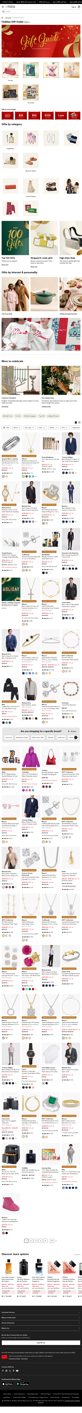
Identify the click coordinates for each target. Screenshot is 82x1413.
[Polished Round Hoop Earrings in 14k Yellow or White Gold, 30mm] (31, 1103)
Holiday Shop (46, 406)
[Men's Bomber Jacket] (31, 689)
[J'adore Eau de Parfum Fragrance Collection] (71, 858)
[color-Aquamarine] (33, 476)
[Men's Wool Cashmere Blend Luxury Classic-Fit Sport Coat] (11, 858)
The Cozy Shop (7, 314)
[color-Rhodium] (66, 717)
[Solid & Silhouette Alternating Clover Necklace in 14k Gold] (31, 905)
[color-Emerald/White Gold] (43, 1137)
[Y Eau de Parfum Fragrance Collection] (39, 1267)
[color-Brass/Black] (46, 786)
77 (52, 1241)
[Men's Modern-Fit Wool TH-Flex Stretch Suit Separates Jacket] (71, 443)
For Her (18, 416)
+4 (15, 1138)
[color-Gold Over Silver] (23, 624)
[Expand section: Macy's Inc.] (41, 1328)
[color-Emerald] (30, 476)
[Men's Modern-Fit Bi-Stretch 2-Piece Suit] (71, 492)
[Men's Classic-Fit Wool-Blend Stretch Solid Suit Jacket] (31, 492)
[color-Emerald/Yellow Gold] (46, 1137)
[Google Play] (23, 1384)
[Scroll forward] (75, 737)
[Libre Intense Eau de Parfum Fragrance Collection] (8, 1267)
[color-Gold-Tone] (6, 476)
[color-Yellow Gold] (43, 523)
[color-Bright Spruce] (10, 722)
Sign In (74, 7)
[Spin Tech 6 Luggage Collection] (11, 1103)
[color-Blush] (33, 1087)
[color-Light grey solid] (70, 521)
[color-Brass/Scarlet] (43, 786)
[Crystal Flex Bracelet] (71, 689)
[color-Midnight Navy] (13, 1138)
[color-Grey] (26, 521)
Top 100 (41, 416)
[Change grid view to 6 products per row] (79, 422)
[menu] (3, 7)
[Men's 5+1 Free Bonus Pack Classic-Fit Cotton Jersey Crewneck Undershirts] (51, 1054)
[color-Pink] (3, 842)
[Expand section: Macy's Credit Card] (41, 1317)
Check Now (24, 1358)
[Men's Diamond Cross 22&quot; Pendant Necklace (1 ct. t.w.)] (31, 589)
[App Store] (8, 1384)
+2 (35, 521)
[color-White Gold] (46, 523)
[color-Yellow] (6, 842)
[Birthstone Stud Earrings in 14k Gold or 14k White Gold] (31, 956)
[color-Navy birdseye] (66, 521)
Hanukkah (5, 406)
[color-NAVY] (23, 835)
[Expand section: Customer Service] (41, 1312)
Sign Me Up (41, 1343)
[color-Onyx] (23, 673)
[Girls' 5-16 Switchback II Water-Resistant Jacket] (31, 757)
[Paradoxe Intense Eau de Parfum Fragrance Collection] (69, 1267)
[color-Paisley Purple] (26, 790)
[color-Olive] (30, 718)
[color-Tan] (73, 473)
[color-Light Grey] (70, 473)
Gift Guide (8, 17)
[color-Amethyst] (30, 673)
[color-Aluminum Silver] (6, 1138)
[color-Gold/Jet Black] (63, 717)
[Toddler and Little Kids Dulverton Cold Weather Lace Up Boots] (11, 1204)
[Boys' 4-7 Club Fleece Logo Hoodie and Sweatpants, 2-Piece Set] (71, 1154)
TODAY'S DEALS (7, 2)
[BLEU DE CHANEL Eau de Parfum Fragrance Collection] (31, 1154)
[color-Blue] (70, 568)
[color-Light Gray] (33, 521)
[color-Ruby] (26, 476)
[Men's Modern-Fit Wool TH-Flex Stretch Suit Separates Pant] (11, 1054)
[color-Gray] (46, 573)
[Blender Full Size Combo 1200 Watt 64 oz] (51, 539)
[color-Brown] (30, 1087)
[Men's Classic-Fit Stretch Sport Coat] (71, 1054)
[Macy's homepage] (3, 18)
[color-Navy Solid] (73, 568)
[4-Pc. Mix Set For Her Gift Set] (51, 443)
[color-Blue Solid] (30, 521)
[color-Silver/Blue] (33, 673)
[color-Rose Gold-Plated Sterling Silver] (46, 673)
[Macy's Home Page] (10, 6)
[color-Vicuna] (10, 887)
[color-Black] (23, 521)
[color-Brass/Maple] (50, 786)
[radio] (3, 476)
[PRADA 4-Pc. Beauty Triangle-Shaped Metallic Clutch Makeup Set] (11, 539)
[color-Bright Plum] (23, 790)
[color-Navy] (13, 887)
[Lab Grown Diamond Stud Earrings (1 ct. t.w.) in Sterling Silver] (31, 858)
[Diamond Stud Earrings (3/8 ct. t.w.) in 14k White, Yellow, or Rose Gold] (31, 539)
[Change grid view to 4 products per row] (76, 422)
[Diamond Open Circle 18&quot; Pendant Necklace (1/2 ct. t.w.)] (11, 1005)
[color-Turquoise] (26, 673)
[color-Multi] (70, 837)
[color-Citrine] (36, 673)
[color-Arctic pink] (10, 1138)
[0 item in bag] (79, 6)
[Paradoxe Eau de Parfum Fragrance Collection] (54, 1267)
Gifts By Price (7, 416)
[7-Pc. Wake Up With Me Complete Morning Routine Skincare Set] (51, 1154)
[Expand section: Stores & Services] (41, 1322)
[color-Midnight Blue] (26, 718)
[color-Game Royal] (66, 1188)
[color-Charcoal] (66, 473)
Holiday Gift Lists (53, 416)
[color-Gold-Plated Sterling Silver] (50, 673)
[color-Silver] (26, 624)
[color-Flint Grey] (23, 718)
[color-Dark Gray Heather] (6, 722)
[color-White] (50, 573)
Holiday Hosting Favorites (68, 314)
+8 (35, 476)
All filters (73, 731)
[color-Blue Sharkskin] (63, 473)
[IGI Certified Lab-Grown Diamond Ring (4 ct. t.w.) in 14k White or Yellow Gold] (51, 492)
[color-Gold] (70, 717)
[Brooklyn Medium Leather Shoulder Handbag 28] (51, 757)
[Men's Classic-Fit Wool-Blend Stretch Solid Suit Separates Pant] (51, 956)
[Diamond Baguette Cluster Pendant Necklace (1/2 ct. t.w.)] (51, 1005)
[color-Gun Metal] (76, 568)
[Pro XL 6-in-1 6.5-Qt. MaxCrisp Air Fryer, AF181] (11, 1154)
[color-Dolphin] (33, 790)
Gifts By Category (30, 416)
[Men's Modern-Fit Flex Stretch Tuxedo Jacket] (31, 806)
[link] (11, 468)
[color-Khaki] (33, 718)
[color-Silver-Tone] (3, 476)
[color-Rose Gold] (30, 570)
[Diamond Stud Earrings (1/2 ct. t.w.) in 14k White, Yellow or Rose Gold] (51, 689)
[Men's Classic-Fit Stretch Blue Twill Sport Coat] (11, 640)
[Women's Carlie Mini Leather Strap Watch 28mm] (31, 1054)
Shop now (5, 264)
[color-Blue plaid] (63, 521)
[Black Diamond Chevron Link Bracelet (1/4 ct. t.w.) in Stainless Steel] (11, 443)
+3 (75, 473)
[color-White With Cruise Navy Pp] (43, 1083)
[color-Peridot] (23, 476)
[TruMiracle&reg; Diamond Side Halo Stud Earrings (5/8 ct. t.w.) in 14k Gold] (51, 806)
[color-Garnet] (33, 989)
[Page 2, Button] (56, 1241)
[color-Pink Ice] (30, 790)
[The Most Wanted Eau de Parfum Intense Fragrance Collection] (24, 1267)
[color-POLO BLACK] (46, 1083)
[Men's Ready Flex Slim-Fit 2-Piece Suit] (71, 539)
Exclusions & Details (14, 1358)
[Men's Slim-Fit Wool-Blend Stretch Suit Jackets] (71, 589)
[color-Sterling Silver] (43, 673)
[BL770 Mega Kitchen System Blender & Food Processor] (11, 757)
